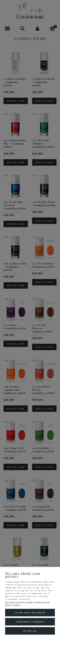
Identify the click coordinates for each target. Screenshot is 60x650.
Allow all (30, 630)
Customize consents (30, 621)
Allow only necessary (30, 612)
